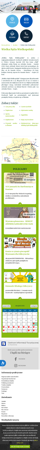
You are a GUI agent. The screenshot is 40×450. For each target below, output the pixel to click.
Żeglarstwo (9, 110)
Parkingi (4, 391)
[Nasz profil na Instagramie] (25, 8)
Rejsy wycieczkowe (27, 120)
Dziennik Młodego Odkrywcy (18, 286)
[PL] (31, 8)
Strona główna (5, 45)
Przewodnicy (5, 387)
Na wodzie (4, 407)
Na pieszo (4, 414)
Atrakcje (15, 45)
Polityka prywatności (7, 383)
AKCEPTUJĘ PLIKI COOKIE (20, 446)
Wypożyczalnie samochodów (9, 376)
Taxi (2, 393)
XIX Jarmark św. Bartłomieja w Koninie (19, 187)
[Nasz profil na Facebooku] (22, 8)
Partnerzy (4, 389)
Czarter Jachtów (26, 107)
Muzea (3, 403)
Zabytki (3, 401)
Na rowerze (4, 409)
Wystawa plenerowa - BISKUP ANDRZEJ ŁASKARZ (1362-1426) (19, 222)
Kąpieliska (24, 115)
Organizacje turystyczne (8, 378)
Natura (3, 405)
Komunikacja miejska (7, 381)
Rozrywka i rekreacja (7, 416)
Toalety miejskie (6, 385)
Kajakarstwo (9, 120)
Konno (3, 411)
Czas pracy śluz (10, 107)
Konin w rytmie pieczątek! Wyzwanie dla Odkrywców (17, 252)
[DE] (37, 8)
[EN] (34, 8)
